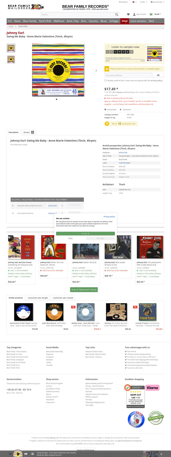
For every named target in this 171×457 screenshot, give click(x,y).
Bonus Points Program (54, 383)
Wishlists (124, 2)
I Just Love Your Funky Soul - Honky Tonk (85, 324)
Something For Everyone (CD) (20, 263)
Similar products (16, 298)
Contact (49, 386)
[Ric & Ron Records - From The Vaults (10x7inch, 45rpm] (116, 312)
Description (14, 132)
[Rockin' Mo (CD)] (85, 247)
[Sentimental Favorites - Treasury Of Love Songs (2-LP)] (147, 312)
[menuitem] (79, 14)
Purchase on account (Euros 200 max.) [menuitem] (141, 357)
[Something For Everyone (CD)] (21, 247)
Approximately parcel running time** (99, 383)
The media (89, 405)
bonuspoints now (128, 124)
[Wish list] (128, 14)
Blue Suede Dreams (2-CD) (115, 263)
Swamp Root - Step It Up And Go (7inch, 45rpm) (23, 324)
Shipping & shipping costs (95, 402)
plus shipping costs (119, 92)
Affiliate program (92, 397)
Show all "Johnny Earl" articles (84, 289)
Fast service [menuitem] (131, 351)
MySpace (49, 360)
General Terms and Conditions (97, 394)
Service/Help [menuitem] (157, 2)
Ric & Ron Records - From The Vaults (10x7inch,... (116, 324)
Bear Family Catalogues (15, 360)
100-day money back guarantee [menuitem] (139, 354)
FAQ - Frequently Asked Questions (98, 389)
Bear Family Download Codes (17, 357)
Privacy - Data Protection (95, 386)
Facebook (49, 354)
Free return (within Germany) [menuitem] (138, 362)
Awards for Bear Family (94, 351)
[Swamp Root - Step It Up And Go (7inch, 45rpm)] (23, 312)
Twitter (48, 362)
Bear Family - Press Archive (16, 351)
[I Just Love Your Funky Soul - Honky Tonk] (85, 312)
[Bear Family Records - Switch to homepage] (26, 6)
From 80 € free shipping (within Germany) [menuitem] (142, 360)
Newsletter (50, 399)
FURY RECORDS (124, 163)
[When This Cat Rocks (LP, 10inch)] (53, 247)
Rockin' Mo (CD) (84, 262)
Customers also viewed (63, 298)
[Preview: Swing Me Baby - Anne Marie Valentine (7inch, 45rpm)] (11, 48)
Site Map (89, 399)
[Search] (116, 14)
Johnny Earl (15, 33)
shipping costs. (54, 438)
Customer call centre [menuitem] (135, 368)
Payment (89, 391)
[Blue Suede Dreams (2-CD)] (118, 247)
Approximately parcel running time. (130, 441)
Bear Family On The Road (16, 362)
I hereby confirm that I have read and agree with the (134, 80)
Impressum (50, 402)
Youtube (49, 365)
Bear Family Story (13, 365)
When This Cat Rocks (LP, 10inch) (51, 263)
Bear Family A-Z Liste (14, 354)
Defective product (52, 391)
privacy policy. (157, 80)
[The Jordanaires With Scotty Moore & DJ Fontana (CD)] (150, 247)
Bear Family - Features (94, 357)
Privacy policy (109, 216)
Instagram (50, 357)
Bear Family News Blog (54, 351)
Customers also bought (38, 298)
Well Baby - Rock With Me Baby (54, 324)
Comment (126, 109)
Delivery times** (52, 397)
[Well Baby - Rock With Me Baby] (54, 312)
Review (28, 132)
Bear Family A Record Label (96, 354)
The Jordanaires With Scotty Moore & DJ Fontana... (149, 263)
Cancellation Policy (53, 389)
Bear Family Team (13, 368)
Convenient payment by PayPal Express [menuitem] (142, 365)
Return (48, 394)
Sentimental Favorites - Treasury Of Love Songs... (147, 324)
